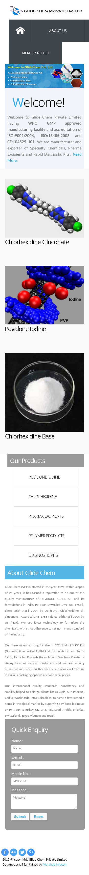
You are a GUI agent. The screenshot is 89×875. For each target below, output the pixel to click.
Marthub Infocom (55, 865)
